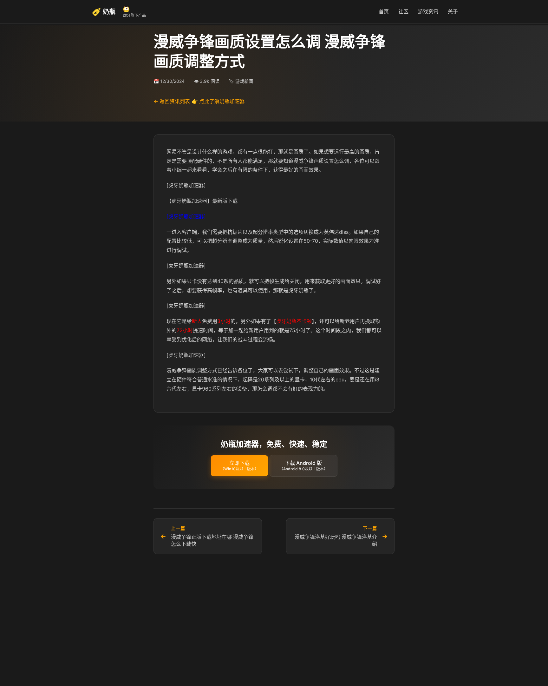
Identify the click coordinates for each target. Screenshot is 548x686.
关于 (453, 11)
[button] (239, 465)
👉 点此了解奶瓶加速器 (218, 101)
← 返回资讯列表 (171, 101)
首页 (384, 11)
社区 (403, 11)
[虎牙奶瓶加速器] (186, 216)
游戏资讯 (428, 11)
